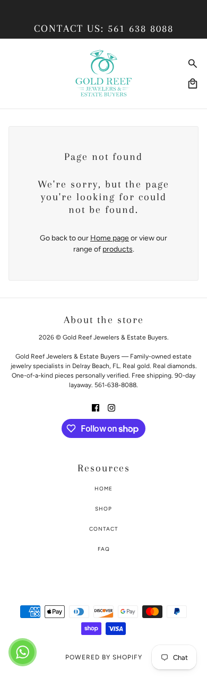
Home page (109, 238)
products (117, 249)
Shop (103, 508)
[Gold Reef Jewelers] (104, 73)
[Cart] (193, 84)
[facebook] (96, 407)
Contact (103, 528)
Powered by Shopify (103, 657)
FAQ (104, 548)
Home (103, 488)
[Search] (193, 63)
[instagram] (111, 407)
